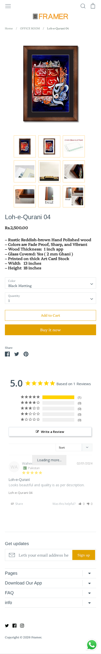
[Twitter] (5, 625)
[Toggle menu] (8, 5)
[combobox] (50, 283)
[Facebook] (12, 625)
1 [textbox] (9, 300)
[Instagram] (20, 625)
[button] (81, 504)
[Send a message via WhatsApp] (92, 645)
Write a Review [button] (52, 431)
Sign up (83, 554)
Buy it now (50, 329)
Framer (36, 637)
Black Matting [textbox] (20, 285)
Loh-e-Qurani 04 (20, 492)
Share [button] (18, 504)
